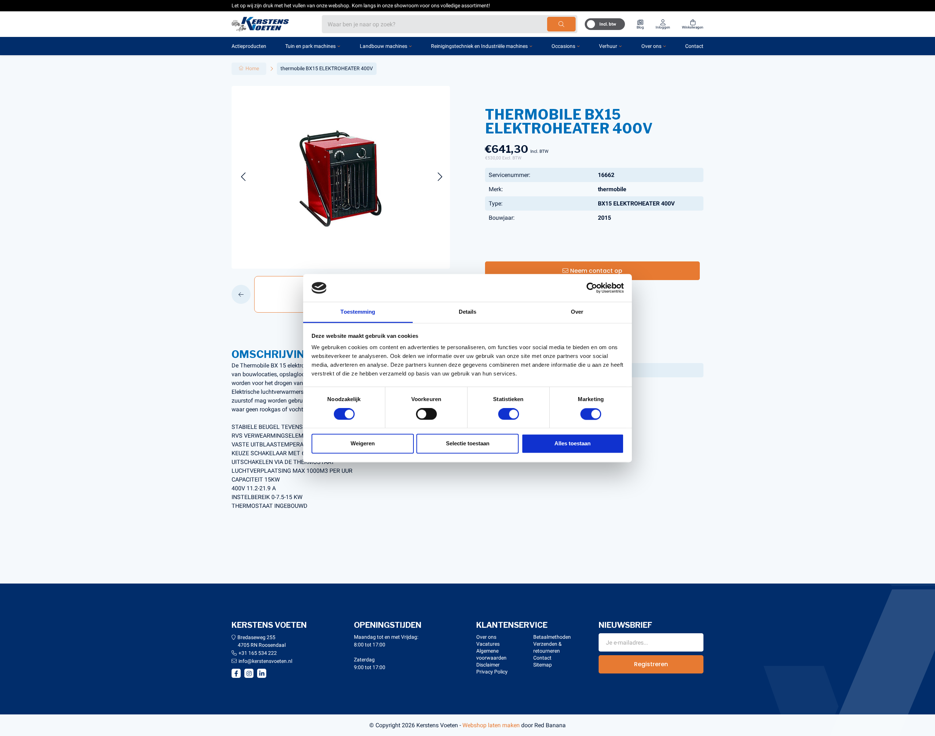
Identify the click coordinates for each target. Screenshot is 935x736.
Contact (694, 46)
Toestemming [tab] (357, 312)
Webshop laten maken (491, 725)
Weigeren (363, 444)
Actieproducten (249, 46)
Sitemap (542, 665)
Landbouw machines (383, 46)
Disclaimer (488, 665)
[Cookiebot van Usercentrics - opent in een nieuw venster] (592, 287)
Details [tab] (468, 312)
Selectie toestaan (467, 444)
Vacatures (488, 644)
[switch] (426, 414)
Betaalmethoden (552, 637)
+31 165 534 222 (257, 653)
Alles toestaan (572, 444)
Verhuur (608, 46)
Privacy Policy (492, 672)
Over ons (651, 46)
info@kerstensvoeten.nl (265, 661)
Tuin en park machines (310, 46)
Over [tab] (577, 312)
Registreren (651, 664)
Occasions (563, 46)
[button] (243, 177)
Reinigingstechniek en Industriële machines (479, 46)
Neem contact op (596, 271)
